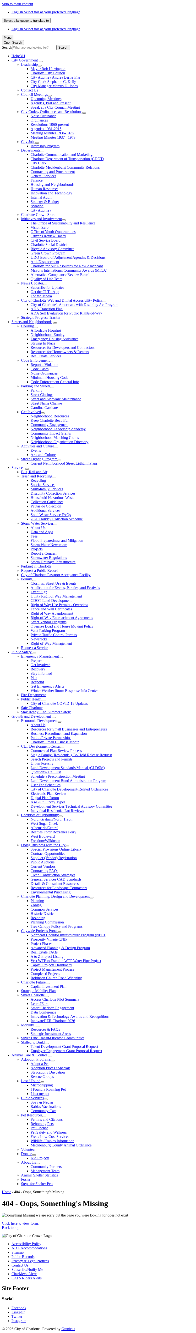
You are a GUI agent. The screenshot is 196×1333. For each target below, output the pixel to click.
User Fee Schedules (45, 785)
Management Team (45, 1171)
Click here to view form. (20, 1223)
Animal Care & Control (29, 1055)
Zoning (36, 905)
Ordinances (39, 120)
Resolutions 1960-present (50, 124)
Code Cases (40, 369)
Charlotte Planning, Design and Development (55, 896)
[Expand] (41, 61)
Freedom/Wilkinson (45, 841)
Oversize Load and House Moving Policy (62, 626)
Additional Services (45, 510)
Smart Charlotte (33, 995)
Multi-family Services (47, 489)
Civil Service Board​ (45, 240)
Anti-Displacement (45, 262)
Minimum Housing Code (49, 377)
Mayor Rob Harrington (48, 69)
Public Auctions (42, 862)
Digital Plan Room (45, 798)
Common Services (44, 909)
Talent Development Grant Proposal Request (64, 1046)
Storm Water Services (37, 523)
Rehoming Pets (42, 1124)
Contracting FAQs (44, 871)
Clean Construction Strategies (53, 875)
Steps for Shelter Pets (37, 1184)
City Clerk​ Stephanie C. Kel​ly (53, 82)
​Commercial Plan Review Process (56, 751)
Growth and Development (31, 716)
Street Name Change (46, 403)
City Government (24, 60)
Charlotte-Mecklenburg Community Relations (65, 167)
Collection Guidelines (47, 502)
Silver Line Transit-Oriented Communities (52, 1038)
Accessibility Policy (26, 1244)
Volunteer (28, 1149)
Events (36, 450)
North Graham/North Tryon (51, 819)
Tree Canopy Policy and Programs (56, 926)
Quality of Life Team (46, 279)
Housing (27, 326)
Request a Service (34, 648)
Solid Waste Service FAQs (51, 515)
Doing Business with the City (43, 845)
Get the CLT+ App (45, 292)
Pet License (39, 1128)
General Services (43, 176)
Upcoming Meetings (46, 99)
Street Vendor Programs (48, 622)
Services (17, 468)
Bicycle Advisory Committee (52, 249)
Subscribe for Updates (47, 287)
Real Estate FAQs (44, 952)
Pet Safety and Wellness (49, 1132)
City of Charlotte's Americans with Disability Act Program (74, 305)
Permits (26, 579)
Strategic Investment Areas (51, 1034)
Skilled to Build (33, 1042)
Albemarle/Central (44, 828)
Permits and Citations (47, 1119)
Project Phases (41, 944)
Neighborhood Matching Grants (55, 438)
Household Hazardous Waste (52, 498)
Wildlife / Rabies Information (52, 1141)
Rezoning (38, 918)
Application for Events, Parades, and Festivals (65, 588)
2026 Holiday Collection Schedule (57, 519)
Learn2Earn (40, 1004)
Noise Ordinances (44, 373)
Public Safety (21, 652)
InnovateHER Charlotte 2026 (53, 1021)
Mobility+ (28, 1025)
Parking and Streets (35, 386)
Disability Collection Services (53, 493)
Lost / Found (30, 1081)
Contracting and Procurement (53, 172)
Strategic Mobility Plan (38, 991)
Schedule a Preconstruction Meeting (58, 776)
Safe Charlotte (32, 708)
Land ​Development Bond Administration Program (68, 781)
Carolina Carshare (44, 407)
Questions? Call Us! (46, 772)
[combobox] (26, 20)
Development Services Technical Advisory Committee (71, 806)
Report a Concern (44, 553)
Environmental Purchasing (51, 892)
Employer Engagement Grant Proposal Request (66, 1051)
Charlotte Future (33, 982)
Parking (36, 390)
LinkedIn (18, 1312)
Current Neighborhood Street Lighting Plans (64, 463)
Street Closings (42, 395)
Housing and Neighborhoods (52, 184)
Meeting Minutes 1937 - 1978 (53, 137)
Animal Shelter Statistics (39, 1175)
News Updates (32, 283)
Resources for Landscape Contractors (59, 888)
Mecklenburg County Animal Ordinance (61, 1145)
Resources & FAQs (45, 1029)
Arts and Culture (43, 455)
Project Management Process (52, 969)
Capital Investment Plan (48, 986)
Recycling (38, 480)
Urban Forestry (42, 763)
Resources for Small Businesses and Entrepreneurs (69, 729)
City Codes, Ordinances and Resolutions (51, 112)
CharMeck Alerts (24, 1274)
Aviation (37, 206)
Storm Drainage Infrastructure (53, 562)
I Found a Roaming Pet (48, 1089)
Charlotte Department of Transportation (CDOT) (67, 159)
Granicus (68, 1329)
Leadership (29, 64)
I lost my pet (40, 1094)
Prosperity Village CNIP (49, 939)
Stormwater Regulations (49, 558)
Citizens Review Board (48, 236)
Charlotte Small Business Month (55, 742)
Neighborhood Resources (50, 416)
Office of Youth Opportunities (53, 232)
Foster (25, 1179)
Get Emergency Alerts (47, 686)
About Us (38, 528)
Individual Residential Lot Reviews (57, 811)
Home (6, 1192)
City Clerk (38, 163)
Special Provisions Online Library (56, 849)
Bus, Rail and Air (34, 472)
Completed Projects (45, 974)
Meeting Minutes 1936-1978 (52, 133)
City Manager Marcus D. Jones (54, 86)
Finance (37, 180)
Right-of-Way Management (51, 643)
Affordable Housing (46, 330)
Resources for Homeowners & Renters (60, 352)
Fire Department (33, 695)
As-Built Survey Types (48, 802)
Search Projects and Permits (51, 759)
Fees (34, 536)
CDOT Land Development (51, 600)
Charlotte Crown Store (38, 215)
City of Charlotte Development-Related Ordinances (69, 789)
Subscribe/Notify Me (27, 1269)
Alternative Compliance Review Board (60, 275)
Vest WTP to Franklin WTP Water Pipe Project (66, 961)
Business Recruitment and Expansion (59, 733)
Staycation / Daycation (48, 1072)
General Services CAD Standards (56, 879)
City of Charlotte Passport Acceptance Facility (56, 575)
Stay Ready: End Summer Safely (46, 712)
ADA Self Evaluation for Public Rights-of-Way (66, 313)
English (45, 12)
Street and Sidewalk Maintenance (56, 399)
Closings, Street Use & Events (53, 583)
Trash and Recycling (36, 476)
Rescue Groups (42, 1077)
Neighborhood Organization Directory (59, 442)
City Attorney (41, 210)
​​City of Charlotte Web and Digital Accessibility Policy (62, 300)
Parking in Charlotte (36, 566)
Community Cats (43, 1111)
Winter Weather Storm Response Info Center (64, 691)
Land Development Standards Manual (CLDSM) (68, 768)
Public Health (31, 699)
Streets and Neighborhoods (31, 322)
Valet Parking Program (48, 630)
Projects (37, 549)
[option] (102, 12)
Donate (26, 1154)
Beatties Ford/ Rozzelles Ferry (53, 832)
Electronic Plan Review (48, 793)
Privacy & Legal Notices (30, 1261)
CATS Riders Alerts (26, 1278)
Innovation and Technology (51, 193)
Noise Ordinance (43, 116)
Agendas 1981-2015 (46, 129)
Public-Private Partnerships (51, 738)
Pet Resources (31, 1115)
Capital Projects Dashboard (51, 965)
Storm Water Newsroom (49, 545)
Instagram (18, 1321)
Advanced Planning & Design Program (60, 948)
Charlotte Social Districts (49, 245)
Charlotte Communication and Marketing (62, 154)
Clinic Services (32, 1098)
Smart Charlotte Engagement (52, 1008)
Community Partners (46, 1167)
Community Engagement (49, 425)
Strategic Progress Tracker (40, 317)
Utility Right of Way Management (56, 596)
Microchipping (42, 1085)
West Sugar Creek (44, 823)
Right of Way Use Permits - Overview (59, 605)
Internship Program (45, 146)
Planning (37, 901)
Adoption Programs (36, 1059)
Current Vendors (43, 866)
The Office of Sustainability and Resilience (63, 223)
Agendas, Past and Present (51, 103)
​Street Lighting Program (39, 459)
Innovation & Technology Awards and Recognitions (70, 1016)
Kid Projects (40, 1158)
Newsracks (39, 639)
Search (7, 47)
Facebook (18, 1308)
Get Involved (31, 412)
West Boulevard (43, 836)
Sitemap (17, 1252)
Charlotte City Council (48, 73)
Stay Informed (41, 673)
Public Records (22, 1257)
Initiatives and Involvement (41, 219)
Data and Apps (42, 532)
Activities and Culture (37, 446)
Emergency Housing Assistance (54, 339)
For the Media (41, 296)
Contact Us (29, 90)
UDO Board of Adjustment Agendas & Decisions (68, 257)
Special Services (43, 485)
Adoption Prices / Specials (50, 1068)
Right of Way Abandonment (52, 613)
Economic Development (39, 721)
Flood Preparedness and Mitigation (57, 540)
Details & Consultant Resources (55, 884)
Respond (37, 682)
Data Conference (43, 1012)
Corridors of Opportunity (40, 815)
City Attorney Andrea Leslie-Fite (55, 77)
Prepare (36, 661)
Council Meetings (34, 94)
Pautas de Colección (46, 506)
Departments (30, 150)
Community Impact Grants (51, 433)
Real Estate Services (46, 356)
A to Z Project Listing (47, 956)
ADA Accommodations (29, 1248)
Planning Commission (47, 922)
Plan (34, 678)
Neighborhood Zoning (48, 335)
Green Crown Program (48, 253)
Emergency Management (40, 656)
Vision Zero (40, 227)
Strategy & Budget (45, 202)
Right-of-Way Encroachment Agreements (62, 618)
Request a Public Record (39, 570)
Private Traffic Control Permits (54, 635)
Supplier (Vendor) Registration (54, 858)
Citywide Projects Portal (39, 931)
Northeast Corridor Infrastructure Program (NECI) (68, 935)
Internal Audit (41, 197)
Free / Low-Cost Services (50, 1137)
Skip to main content (17, 4)
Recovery (38, 669)
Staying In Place (43, 343)
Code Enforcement (35, 360)
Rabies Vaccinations (46, 1107)
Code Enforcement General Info (55, 382)
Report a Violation (44, 365)
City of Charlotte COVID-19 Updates (59, 703)
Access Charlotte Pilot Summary (55, 999)
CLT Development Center (40, 746)
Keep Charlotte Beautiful (49, 420)
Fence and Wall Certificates (51, 609)
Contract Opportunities (48, 853)
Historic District (42, 914)
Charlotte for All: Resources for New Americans (67, 266)
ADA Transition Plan (47, 309)
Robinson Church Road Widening (56, 978)
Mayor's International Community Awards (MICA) (69, 270)
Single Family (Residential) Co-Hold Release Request (71, 755)
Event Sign (39, 592)
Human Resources (44, 189)
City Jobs (28, 142)
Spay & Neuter (42, 1102)
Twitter (16, 1316)
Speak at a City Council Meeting (55, 107)
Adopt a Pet (40, 1064)
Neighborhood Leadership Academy (58, 429)
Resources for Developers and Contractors (62, 347)
